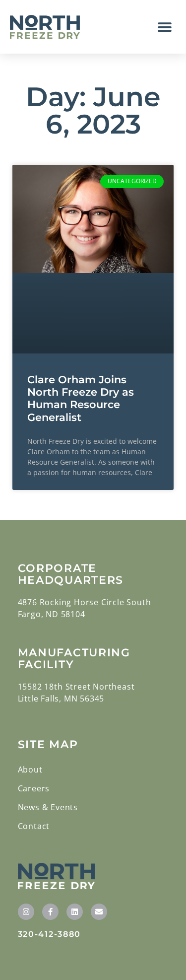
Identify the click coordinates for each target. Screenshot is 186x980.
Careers (34, 788)
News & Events (48, 807)
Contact (34, 826)
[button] (165, 27)
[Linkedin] (74, 912)
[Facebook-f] (50, 912)
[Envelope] (99, 912)
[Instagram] (26, 912)
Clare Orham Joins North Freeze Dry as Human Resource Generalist (80, 398)
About (30, 769)
